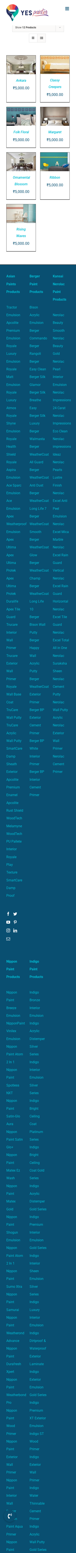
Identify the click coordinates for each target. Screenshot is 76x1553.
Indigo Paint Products (36, 969)
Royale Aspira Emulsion (13, 470)
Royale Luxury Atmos (11, 400)
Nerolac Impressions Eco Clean (62, 423)
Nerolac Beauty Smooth (59, 323)
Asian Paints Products (13, 284)
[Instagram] (8, 930)
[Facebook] (8, 914)
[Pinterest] (15, 922)
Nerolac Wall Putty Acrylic (60, 710)
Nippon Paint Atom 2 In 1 (14, 1054)
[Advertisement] (38, 66)
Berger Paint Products (36, 284)
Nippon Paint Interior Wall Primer (11, 1495)
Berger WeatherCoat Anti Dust (39, 477)
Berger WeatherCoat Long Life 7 (39, 501)
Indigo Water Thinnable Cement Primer (37, 1503)
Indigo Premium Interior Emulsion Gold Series (38, 1232)
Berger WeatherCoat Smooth (39, 524)
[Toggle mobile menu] (67, 8)
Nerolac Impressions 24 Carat (62, 400)
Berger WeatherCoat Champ (39, 570)
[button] (10, 1516)
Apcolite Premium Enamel (13, 787)
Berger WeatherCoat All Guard (39, 454)
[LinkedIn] (15, 930)
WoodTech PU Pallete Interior (14, 841)
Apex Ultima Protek (11, 563)
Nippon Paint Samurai (12, 1302)
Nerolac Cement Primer (58, 764)
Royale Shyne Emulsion (13, 423)
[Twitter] (15, 914)
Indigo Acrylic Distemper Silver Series (37, 1038)
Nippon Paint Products (13, 969)
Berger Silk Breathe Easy (37, 400)
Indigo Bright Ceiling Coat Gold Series (37, 1162)
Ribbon (55, 177)
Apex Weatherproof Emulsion (16, 524)
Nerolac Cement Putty (58, 687)
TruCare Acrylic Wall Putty (14, 733)
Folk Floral (21, 132)
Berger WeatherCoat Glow (39, 547)
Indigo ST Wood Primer (37, 1441)
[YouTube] (8, 922)
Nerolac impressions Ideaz (62, 446)
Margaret (54, 132)
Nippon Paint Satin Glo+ (14, 1139)
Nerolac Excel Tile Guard (60, 617)
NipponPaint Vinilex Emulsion (15, 1031)
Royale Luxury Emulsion (13, 354)
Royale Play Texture (11, 865)
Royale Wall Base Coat (13, 694)
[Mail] (8, 939)
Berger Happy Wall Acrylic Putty (34, 655)
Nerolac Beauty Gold (58, 346)
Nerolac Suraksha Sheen (60, 663)
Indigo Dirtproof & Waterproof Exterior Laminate (38, 1348)
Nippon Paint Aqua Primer (14, 1526)
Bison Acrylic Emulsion (36, 315)
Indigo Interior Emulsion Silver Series (36, 1077)
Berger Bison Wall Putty (37, 625)
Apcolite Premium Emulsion (13, 330)
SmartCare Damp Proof (14, 888)
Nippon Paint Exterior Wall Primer (12, 1456)
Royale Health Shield (11, 446)
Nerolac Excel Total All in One (61, 640)
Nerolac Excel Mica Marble (61, 532)
